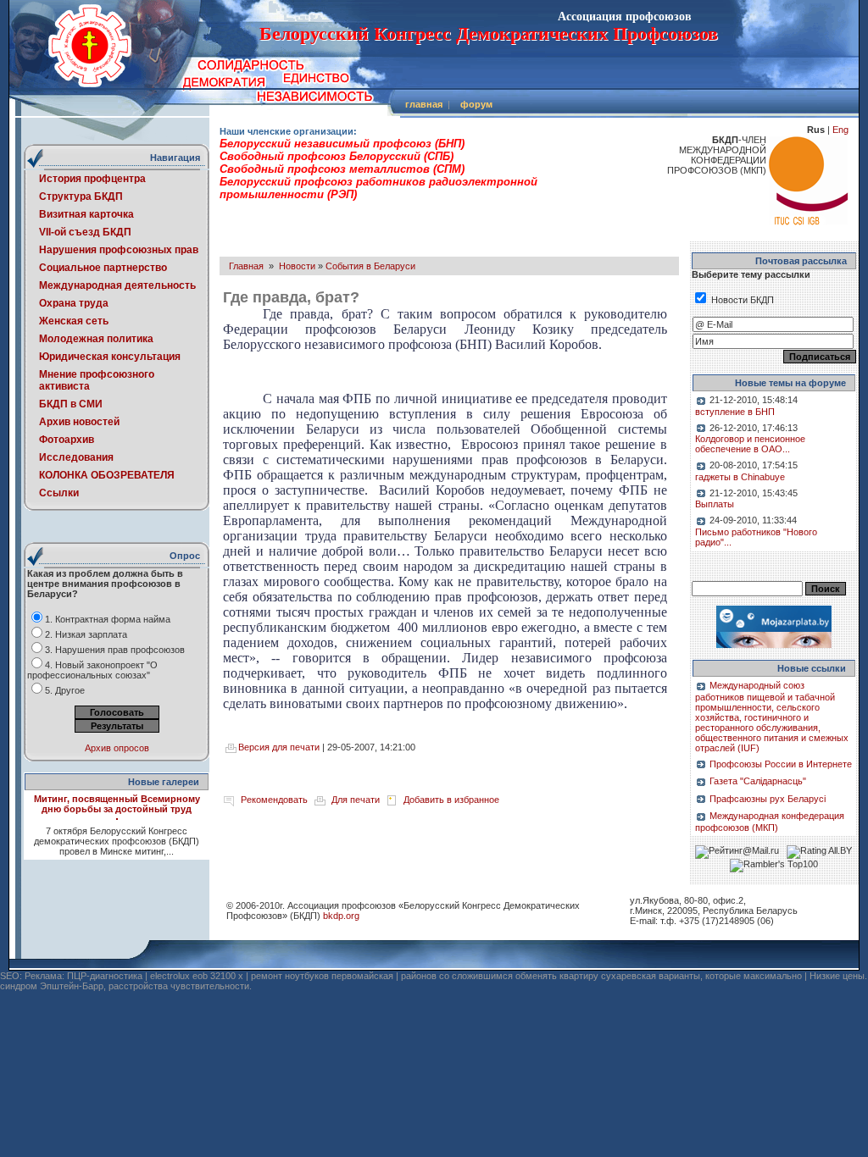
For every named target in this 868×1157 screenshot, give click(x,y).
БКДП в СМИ (71, 404)
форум (476, 104)
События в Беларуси (370, 266)
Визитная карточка (86, 214)
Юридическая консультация (110, 357)
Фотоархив (66, 440)
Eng (840, 130)
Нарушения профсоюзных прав (118, 250)
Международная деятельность (117, 285)
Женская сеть (73, 321)
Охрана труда (73, 303)
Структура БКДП (81, 196)
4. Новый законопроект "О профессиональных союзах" (92, 670)
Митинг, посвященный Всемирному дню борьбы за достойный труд (117, 804)
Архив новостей (79, 422)
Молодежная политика (96, 339)
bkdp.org (341, 916)
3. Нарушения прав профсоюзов (115, 650)
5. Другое (65, 690)
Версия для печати (279, 747)
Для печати (355, 799)
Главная (246, 266)
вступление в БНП (735, 412)
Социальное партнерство (103, 268)
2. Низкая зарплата (86, 634)
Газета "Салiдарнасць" (757, 781)
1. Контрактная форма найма (107, 619)
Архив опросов (117, 748)
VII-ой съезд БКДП (85, 232)
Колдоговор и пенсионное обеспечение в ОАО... (750, 444)
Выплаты (714, 504)
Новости (297, 266)
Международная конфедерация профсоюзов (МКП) (769, 822)
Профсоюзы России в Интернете (780, 764)
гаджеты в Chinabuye (740, 477)
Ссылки (59, 493)
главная (423, 104)
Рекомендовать (274, 799)
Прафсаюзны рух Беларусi (767, 799)
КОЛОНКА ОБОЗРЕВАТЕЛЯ (107, 475)
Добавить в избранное (451, 799)
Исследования (76, 457)
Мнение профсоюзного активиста (96, 380)
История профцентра (92, 179)
